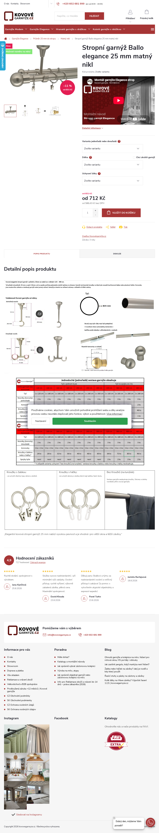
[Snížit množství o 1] (95, 215)
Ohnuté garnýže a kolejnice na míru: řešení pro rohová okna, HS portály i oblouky (127, 659)
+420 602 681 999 (92, 634)
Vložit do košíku (123, 213)
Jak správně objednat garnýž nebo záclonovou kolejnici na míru (73, 676)
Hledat (94, 16)
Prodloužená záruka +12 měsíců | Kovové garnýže (27, 690)
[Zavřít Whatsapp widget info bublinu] (114, 818)
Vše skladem (13, 675)
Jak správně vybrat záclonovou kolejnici (76, 666)
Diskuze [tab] (117, 253)
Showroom (25, 3)
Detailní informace (91, 128)
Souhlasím (90, 421)
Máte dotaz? (63, 657)
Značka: (94, 236)
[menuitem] (16, 29)
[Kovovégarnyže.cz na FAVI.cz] (116, 741)
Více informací (114, 414)
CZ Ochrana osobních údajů (20, 704)
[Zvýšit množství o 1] (95, 211)
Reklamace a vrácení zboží (19, 679)
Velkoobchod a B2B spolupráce (22, 684)
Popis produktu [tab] (42, 253)
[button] (150, 822)
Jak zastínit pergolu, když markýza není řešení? (127, 664)
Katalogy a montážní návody (71, 661)
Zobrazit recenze (37, 562)
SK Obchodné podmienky (19, 700)
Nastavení (40, 421)
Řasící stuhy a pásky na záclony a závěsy (124, 675)
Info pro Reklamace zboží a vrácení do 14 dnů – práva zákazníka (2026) (77, 683)
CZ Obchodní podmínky (18, 695)
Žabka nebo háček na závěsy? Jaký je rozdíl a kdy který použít (126, 670)
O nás (6, 3)
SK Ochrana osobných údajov (21, 709)
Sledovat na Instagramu (29, 814)
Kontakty (15, 3)
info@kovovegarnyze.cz (59, 634)
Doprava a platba (15, 670)
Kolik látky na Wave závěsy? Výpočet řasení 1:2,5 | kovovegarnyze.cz (126, 682)
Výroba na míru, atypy (68, 671)
